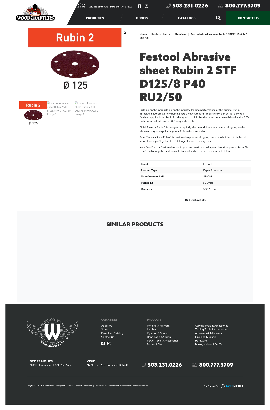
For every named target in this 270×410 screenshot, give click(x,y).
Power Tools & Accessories (162, 341)
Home (143, 34)
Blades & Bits (154, 344)
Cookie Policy (101, 385)
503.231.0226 (190, 5)
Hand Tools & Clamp (159, 337)
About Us (106, 326)
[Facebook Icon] (103, 343)
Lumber (151, 329)
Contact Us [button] (197, 200)
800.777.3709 (239, 5)
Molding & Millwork (158, 326)
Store (104, 329)
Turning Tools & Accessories (211, 329)
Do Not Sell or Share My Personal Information (128, 385)
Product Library (160, 34)
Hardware (201, 341)
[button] (125, 33)
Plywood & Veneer (157, 333)
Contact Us (248, 18)
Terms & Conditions (83, 385)
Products (95, 18)
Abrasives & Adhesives (208, 333)
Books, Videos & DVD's (208, 344)
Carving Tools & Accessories (211, 326)
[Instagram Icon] (109, 343)
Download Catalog (112, 333)
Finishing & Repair (205, 337)
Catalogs (186, 18)
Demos (142, 18)
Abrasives (180, 34)
